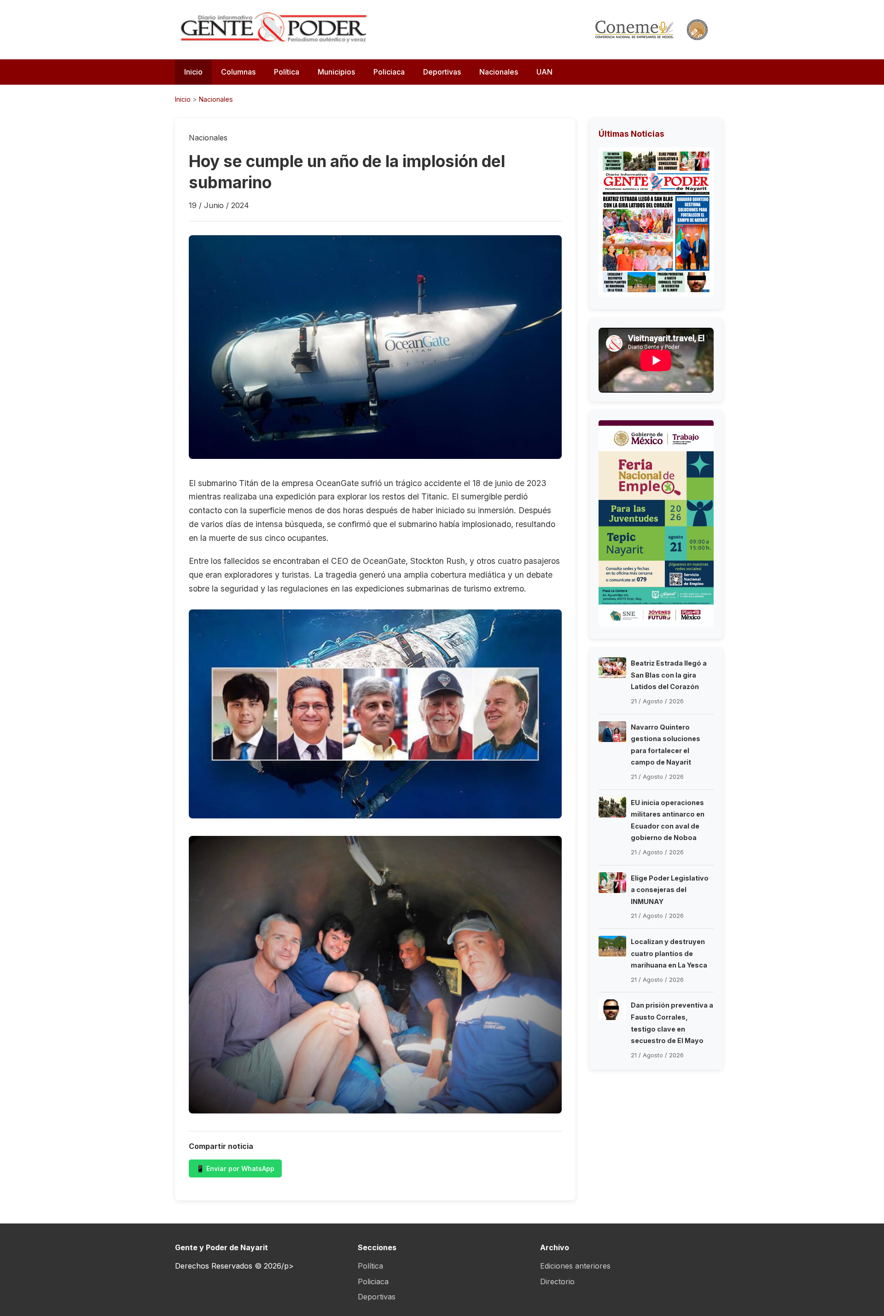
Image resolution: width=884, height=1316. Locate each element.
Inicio (193, 71)
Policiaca (389, 71)
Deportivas (442, 71)
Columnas (238, 71)
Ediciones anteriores (575, 1265)
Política (286, 71)
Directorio (557, 1281)
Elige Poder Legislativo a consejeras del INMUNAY (670, 889)
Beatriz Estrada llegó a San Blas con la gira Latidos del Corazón (669, 674)
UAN (544, 71)
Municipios (336, 71)
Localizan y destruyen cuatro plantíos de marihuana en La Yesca (669, 953)
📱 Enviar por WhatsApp (235, 1168)
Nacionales (498, 71)
